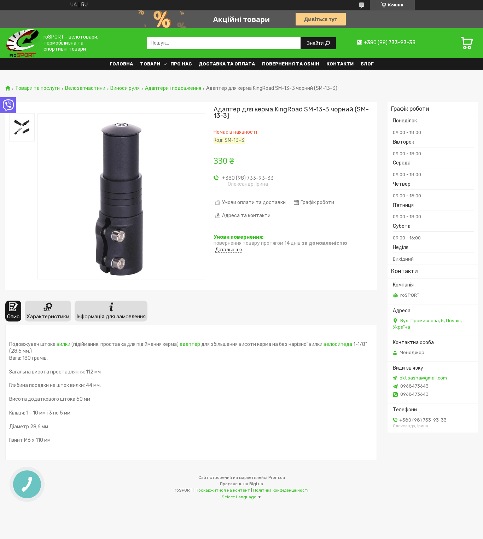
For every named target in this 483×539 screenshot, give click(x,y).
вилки (63, 344)
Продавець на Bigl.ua (241, 483)
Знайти (316, 43)
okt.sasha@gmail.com (423, 378)
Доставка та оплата (227, 63)
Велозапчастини (85, 88)
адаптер (190, 344)
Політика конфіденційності (280, 490)
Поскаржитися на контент (223, 490)
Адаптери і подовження (173, 88)
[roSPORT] (22, 43)
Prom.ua (276, 477)
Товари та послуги (37, 88)
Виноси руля (125, 88)
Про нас (181, 63)
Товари (150, 63)
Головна (121, 63)
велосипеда (338, 344)
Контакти (340, 63)
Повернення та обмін (290, 63)
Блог (367, 63)
